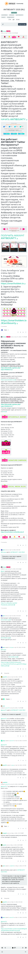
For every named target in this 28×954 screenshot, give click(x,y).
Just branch (14, 12)
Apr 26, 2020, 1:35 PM (16, 677)
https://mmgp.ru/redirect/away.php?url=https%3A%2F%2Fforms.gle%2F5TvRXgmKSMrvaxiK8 (13, 664)
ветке (3, 411)
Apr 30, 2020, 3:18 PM (21, 765)
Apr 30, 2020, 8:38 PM (16, 784)
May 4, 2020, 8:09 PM (16, 845)
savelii (4, 845)
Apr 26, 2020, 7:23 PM (16, 707)
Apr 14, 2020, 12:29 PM (10, 33)
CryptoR (5, 833)
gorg (4, 740)
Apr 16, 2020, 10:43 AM (15, 615)
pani (4, 549)
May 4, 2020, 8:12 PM (21, 865)
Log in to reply (22, 24)
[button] (2, 951)
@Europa (3, 552)
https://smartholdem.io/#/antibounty (14, 322)
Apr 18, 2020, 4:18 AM (20, 647)
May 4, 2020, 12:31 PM (16, 833)
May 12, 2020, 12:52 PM (21, 917)
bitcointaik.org (5, 620)
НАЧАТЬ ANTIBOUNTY (13, 119)
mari (4, 706)
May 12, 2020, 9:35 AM (16, 902)
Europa (4, 31)
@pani (2, 571)
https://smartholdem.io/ (7, 380)
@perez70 (4, 710)
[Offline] (1, 31)
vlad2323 (5, 782)
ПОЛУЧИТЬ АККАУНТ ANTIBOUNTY (12, 237)
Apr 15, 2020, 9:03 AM (14, 569)
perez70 (5, 677)
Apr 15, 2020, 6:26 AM (15, 549)
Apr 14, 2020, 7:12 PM (20, 336)
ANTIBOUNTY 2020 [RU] (17, 552)
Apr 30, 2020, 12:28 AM (21, 740)
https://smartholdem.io (12, 283)
